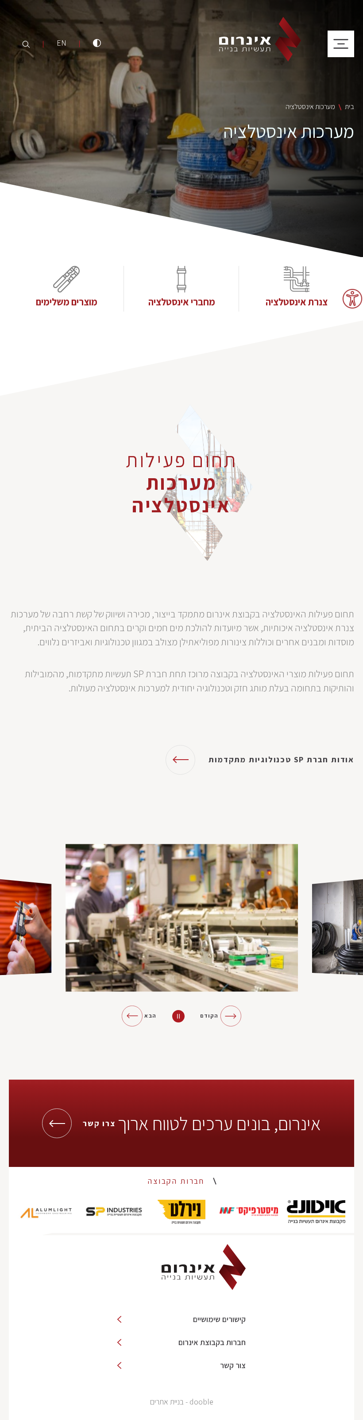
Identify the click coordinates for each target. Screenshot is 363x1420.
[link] (352, 298)
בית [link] (349, 106)
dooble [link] (201, 1402)
